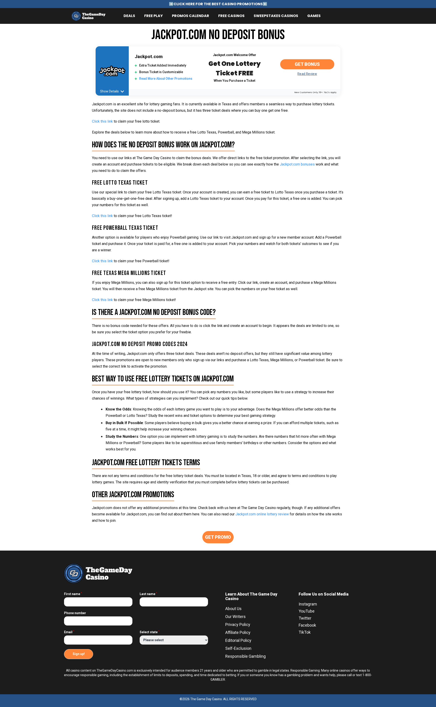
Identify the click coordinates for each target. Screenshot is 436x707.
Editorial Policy (238, 640)
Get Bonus (307, 64)
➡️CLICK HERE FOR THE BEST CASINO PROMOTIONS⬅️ (218, 4)
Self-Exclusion (238, 648)
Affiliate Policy (237, 632)
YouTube (307, 611)
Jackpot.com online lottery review (262, 514)
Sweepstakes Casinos (276, 15)
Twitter (305, 618)
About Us (233, 608)
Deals (129, 15)
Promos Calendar (190, 15)
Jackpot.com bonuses (297, 164)
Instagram (308, 604)
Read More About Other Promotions (165, 78)
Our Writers (235, 616)
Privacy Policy (237, 624)
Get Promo (218, 537)
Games (314, 15)
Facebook (307, 625)
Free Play (153, 15)
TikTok (305, 632)
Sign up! (79, 654)
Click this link (102, 216)
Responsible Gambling (245, 656)
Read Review (307, 74)
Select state (149, 632)
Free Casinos (231, 15)
